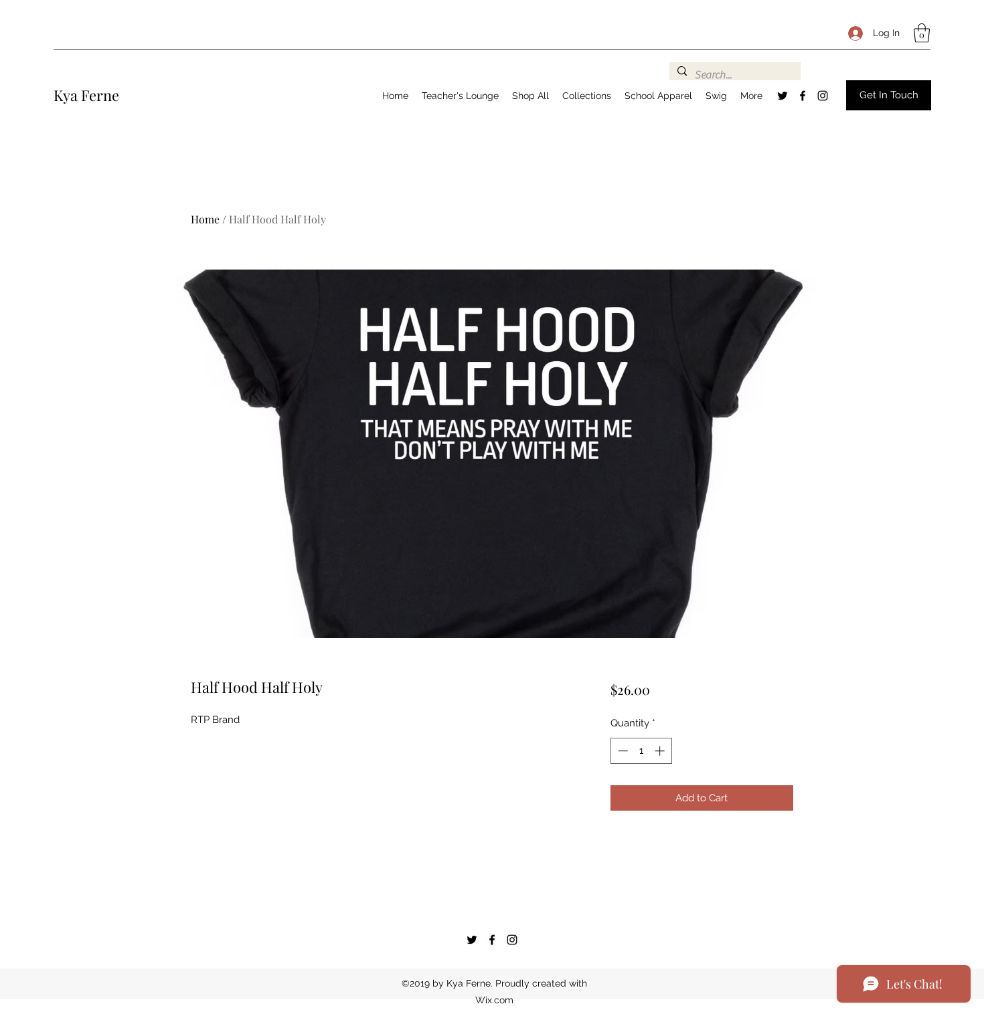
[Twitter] (782, 95)
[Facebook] (802, 95)
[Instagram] (822, 95)
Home (205, 219)
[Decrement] (621, 750)
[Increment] (661, 750)
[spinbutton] (641, 750)
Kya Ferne (86, 95)
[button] (922, 33)
